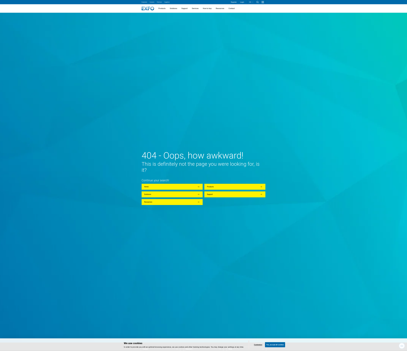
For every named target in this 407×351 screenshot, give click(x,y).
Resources (220, 8)
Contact (232, 8)
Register (234, 2)
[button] (257, 2)
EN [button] (250, 2)
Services (195, 8)
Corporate (144, 2)
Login (242, 2)
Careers (152, 2)
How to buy (207, 8)
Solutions (173, 8)
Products (162, 8)
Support (184, 8)
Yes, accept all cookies (275, 345)
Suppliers (167, 2)
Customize (258, 345)
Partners (159, 2)
